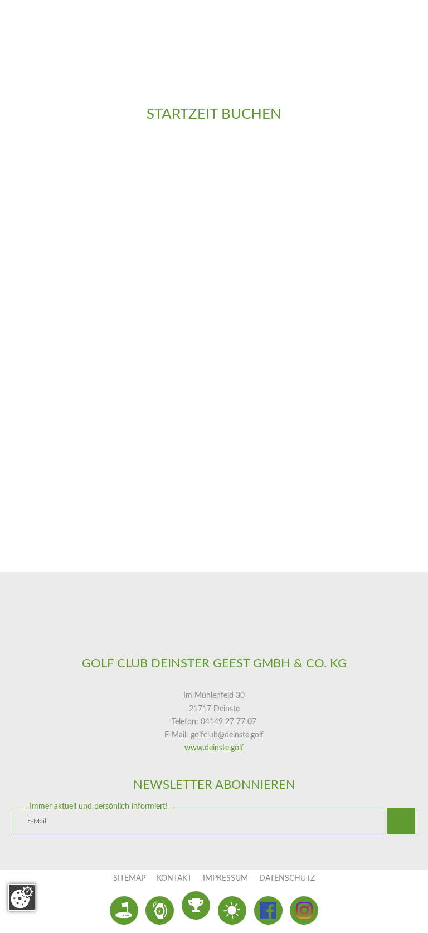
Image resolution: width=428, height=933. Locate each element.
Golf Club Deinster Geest (214, 632)
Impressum (225, 878)
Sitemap (129, 878)
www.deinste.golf (214, 748)
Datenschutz (287, 878)
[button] (401, 822)
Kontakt (174, 878)
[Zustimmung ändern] (21, 897)
